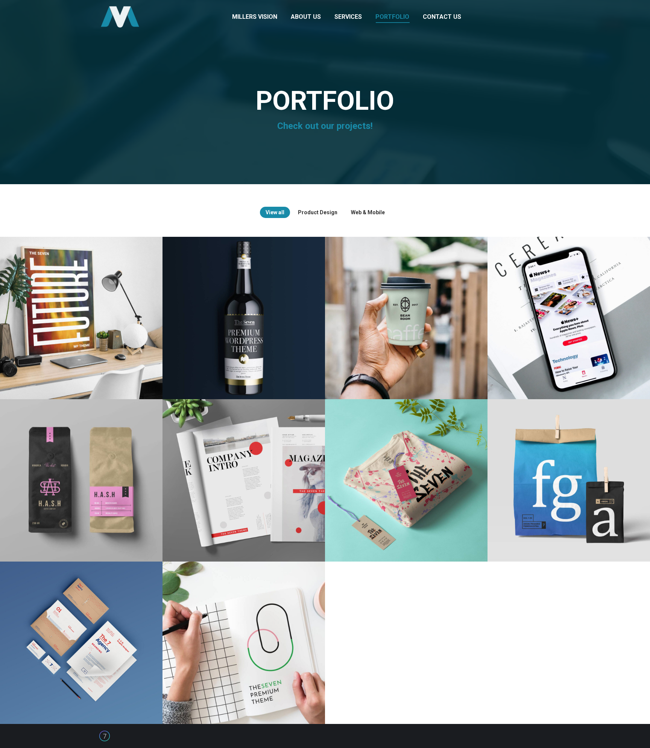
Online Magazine (568, 309)
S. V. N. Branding (81, 634)
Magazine (244, 472)
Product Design (317, 212)
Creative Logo (244, 634)
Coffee (406, 309)
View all (275, 212)
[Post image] (81, 318)
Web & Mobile (368, 212)
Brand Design (406, 472)
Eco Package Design (569, 472)
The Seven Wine (243, 309)
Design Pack (81, 472)
